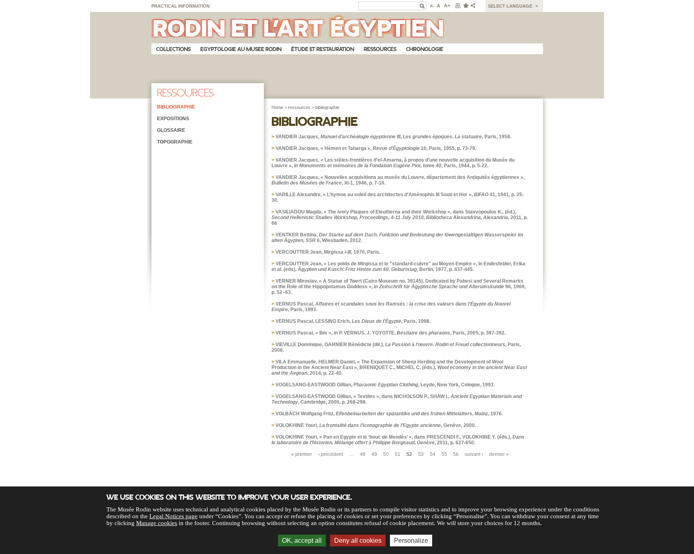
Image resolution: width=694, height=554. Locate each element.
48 (362, 454)
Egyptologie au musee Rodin (241, 49)
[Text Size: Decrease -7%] (431, 6)
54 (432, 454)
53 (421, 454)
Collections (173, 49)
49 (374, 454)
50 (386, 454)
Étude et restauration (322, 49)
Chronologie (424, 49)
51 (397, 454)
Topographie (174, 142)
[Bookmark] (465, 6)
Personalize (411, 540)
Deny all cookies (358, 540)
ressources (299, 107)
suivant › (474, 454)
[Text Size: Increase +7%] (447, 6)
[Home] (347, 27)
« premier (301, 454)
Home (277, 107)
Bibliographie (176, 107)
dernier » (499, 454)
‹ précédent (330, 454)
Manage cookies (156, 523)
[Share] (474, 6)
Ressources (380, 49)
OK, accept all (302, 540)
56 (456, 454)
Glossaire (171, 130)
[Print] (457, 6)
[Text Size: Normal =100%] (439, 6)
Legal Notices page (173, 516)
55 (444, 454)
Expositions (173, 118)
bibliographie (327, 107)
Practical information (180, 6)
